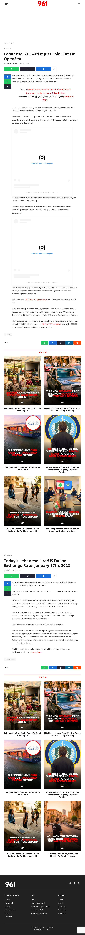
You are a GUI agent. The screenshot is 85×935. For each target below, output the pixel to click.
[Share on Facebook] (43, 69)
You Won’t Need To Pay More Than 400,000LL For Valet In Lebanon (62, 855)
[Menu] (6, 3)
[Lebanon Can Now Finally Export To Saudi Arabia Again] (22, 380)
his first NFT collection (51, 324)
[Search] (79, 3)
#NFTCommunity (36, 89)
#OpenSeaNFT (64, 89)
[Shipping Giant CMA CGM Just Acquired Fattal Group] (22, 439)
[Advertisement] (42, 24)
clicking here (35, 652)
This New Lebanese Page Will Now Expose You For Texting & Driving (62, 409)
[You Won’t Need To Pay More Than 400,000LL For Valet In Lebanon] (62, 826)
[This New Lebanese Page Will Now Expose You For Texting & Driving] (62, 380)
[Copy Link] (27, 69)
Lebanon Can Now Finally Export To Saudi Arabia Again (22, 409)
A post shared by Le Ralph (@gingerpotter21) (42, 192)
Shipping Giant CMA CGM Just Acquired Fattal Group (22, 468)
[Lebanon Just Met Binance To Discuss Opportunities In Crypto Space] (62, 501)
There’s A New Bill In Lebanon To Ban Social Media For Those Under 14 (22, 530)
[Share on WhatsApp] (11, 69)
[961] (42, 3)
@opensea (31, 93)
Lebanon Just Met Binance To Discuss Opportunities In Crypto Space (62, 530)
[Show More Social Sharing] (54, 69)
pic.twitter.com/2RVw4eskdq (51, 93)
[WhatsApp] (7, 81)
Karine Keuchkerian (12, 64)
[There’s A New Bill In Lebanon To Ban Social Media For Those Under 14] (22, 501)
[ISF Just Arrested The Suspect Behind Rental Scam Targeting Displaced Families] (62, 439)
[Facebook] (7, 76)
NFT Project (36, 299)
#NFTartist (50, 89)
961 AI (8, 570)
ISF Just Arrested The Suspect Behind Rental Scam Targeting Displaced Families (62, 469)
